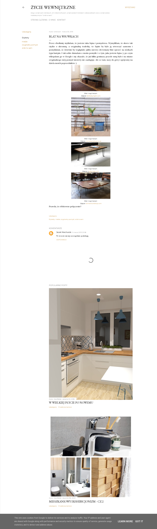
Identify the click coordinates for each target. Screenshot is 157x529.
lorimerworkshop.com (94, 203)
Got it (139, 521)
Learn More (125, 521)
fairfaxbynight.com (93, 96)
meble (24, 42)
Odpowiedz (61, 240)
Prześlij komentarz (65, 407)
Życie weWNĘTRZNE (53, 7)
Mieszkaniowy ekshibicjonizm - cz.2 (76, 501)
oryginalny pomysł (30, 45)
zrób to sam (27, 48)
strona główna (39, 20)
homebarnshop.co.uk (93, 141)
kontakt (61, 20)
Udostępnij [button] (26, 32)
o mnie (52, 20)
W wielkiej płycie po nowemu (71, 402)
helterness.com (93, 171)
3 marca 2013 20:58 (79, 232)
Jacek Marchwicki (63, 232)
